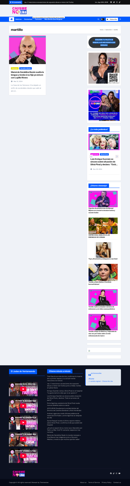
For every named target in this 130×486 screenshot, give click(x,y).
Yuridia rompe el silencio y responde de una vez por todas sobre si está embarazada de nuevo (102, 333)
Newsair (34, 482)
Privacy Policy (106, 482)
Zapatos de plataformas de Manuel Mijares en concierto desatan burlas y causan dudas (102, 210)
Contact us (117, 482)
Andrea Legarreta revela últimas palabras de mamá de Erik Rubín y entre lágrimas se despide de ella (64, 415)
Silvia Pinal (104, 154)
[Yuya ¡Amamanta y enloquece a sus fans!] (103, 250)
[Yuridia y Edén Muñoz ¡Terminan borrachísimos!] (103, 272)
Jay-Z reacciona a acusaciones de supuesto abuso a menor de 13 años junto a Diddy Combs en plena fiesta (64, 386)
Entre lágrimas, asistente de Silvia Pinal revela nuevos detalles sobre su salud (63, 404)
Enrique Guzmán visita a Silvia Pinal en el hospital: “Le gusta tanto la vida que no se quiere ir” (65, 392)
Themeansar (44, 482)
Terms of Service (94, 482)
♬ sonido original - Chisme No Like (101, 381)
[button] (120, 19)
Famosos (38, 19)
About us (83, 482)
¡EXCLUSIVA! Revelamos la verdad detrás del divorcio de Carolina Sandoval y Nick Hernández (64, 409)
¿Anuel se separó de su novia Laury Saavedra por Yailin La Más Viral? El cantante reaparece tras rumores (64, 430)
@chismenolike (96, 373)
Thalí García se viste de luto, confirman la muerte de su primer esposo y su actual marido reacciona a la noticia (64, 378)
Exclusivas (29, 18)
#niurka (91, 379)
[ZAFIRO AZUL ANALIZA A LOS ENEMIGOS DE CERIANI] (103, 226)
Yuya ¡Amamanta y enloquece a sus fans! (103, 259)
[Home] (11, 19)
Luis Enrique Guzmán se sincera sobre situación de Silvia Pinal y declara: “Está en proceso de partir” (64, 398)
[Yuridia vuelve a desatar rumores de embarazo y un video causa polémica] (103, 297)
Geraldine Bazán (25, 68)
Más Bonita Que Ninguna (53, 19)
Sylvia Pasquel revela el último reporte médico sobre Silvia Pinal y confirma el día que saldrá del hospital (64, 423)
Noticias (19, 19)
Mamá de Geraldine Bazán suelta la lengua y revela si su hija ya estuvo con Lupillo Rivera (27, 75)
